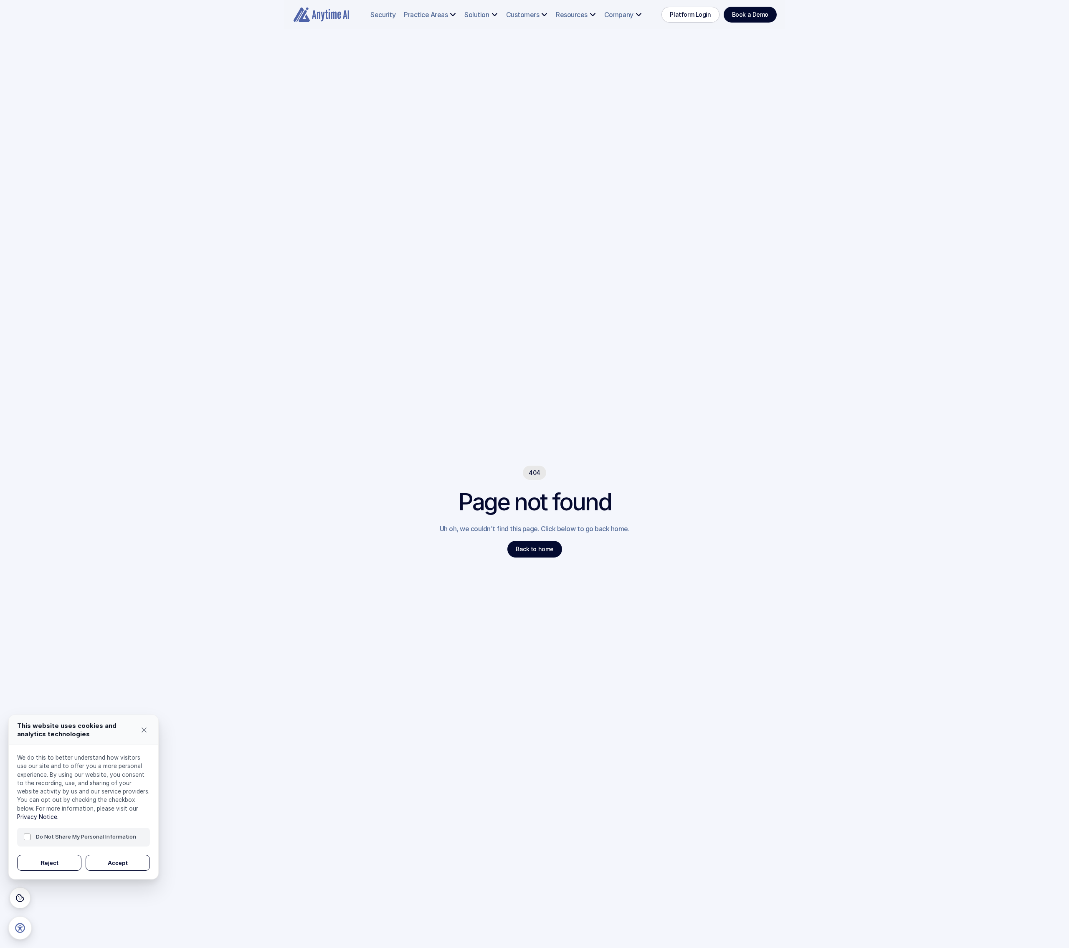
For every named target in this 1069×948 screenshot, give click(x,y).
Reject (49, 862)
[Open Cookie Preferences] (20, 897)
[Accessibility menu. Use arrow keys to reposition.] (20, 928)
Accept (118, 862)
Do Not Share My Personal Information (86, 836)
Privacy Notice (37, 817)
